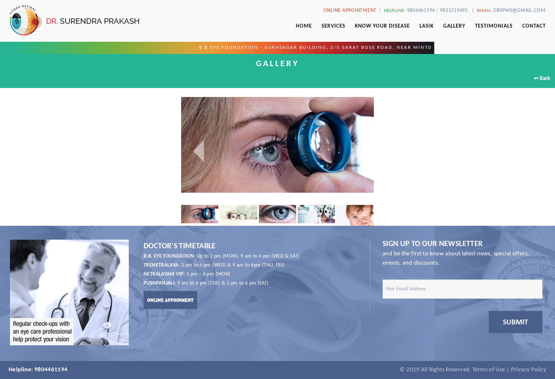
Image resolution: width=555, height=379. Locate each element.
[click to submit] (515, 322)
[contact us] (170, 300)
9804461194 (421, 10)
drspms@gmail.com (519, 10)
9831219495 (454, 10)
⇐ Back (542, 78)
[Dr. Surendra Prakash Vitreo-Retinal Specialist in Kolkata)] (92, 20)
